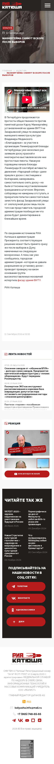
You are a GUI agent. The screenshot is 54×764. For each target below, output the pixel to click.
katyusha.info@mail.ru (28, 707)
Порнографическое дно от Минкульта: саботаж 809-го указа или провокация (37, 518)
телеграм (22, 586)
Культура (7, 28)
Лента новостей (20, 354)
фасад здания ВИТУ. (29, 280)
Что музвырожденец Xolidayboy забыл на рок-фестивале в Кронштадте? (37, 541)
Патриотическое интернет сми (27, 664)
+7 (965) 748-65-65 (29, 714)
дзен (21, 622)
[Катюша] (12, 5)
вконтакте (24, 598)
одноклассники (25, 610)
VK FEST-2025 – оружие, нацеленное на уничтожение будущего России (13, 516)
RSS (29, 701)
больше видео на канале (29, 474)
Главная (7, 71)
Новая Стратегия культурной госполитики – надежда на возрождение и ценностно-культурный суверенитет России (13, 545)
